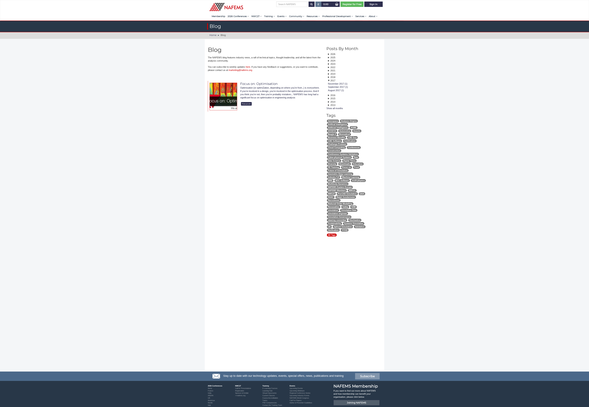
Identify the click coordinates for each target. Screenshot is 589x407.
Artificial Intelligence (338, 127)
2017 (332, 80)
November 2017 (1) (337, 83)
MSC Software (342, 180)
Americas (211, 400)
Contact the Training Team (272, 405)
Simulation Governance (339, 217)
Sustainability (334, 223)
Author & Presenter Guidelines (301, 403)
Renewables (333, 207)
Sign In (373, 4)
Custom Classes (268, 395)
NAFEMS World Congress (299, 398)
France (210, 391)
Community (296, 16)
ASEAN (210, 395)
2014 (332, 102)
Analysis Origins (349, 121)
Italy (209, 405)
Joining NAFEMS (356, 402)
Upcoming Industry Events (299, 395)
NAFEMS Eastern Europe (340, 187)
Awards (356, 131)
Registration (239, 391)
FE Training (333, 167)
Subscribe (367, 376)
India (209, 393)
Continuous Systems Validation (343, 154)
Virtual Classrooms (269, 393)
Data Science (334, 161)
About (372, 16)
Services (360, 16)
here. (248, 67)
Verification (333, 230)
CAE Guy (352, 137)
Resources (312, 16)
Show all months (334, 108)
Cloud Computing (336, 147)
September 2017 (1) (338, 87)
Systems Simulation (353, 223)
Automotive (344, 131)
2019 (332, 74)
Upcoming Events (296, 388)
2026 (332, 54)
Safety (345, 207)
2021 (332, 70)
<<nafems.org (240, 395)
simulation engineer (337, 213)
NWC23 (331, 194)
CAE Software (334, 141)
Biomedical (344, 134)
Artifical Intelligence (337, 124)
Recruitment (333, 200)
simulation (333, 210)
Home (212, 35)
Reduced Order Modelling (340, 204)
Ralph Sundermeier (346, 197)
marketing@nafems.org (240, 70)
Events (281, 16)
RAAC (330, 197)
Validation (359, 227)
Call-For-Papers (296, 400)
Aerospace (333, 121)
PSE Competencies (269, 403)
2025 (332, 57)
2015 (332, 98)
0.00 (325, 4)
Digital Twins (349, 161)
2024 (332, 60)
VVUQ (344, 230)
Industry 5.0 (333, 177)
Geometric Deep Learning (340, 174)
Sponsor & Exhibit (241, 393)
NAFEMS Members (337, 190)
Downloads (344, 164)
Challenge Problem (337, 144)
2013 (332, 105)
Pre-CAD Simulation (347, 194)
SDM (353, 207)
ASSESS (332, 131)
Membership (218, 16)
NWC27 (255, 16)
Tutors (264, 400)
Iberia (210, 388)
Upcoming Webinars (297, 391)
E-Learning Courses (269, 388)
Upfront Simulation (343, 227)
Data (356, 157)
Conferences (354, 147)
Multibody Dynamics (337, 184)
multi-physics (358, 180)
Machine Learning (350, 177)
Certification (350, 141)
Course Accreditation (270, 398)
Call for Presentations (243, 388)
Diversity (332, 164)
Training (268, 16)
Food (356, 167)
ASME (353, 127)
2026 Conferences (237, 16)
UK (329, 227)
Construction (334, 151)
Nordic (210, 403)
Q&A (362, 194)
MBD (330, 180)
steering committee (337, 220)
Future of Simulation (338, 170)
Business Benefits (336, 137)
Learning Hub (267, 391)
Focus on (246, 104)
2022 (332, 67)
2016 (332, 95)
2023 (332, 64)
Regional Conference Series (300, 393)
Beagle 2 (332, 134)
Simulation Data (348, 210)
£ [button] (319, 5)
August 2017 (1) (336, 90)
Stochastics (354, 220)
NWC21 (352, 190)
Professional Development (336, 16)
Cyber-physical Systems (339, 157)
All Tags (332, 235)
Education (358, 164)
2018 (332, 77)
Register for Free (352, 4)
